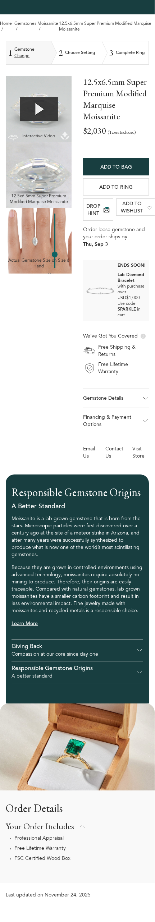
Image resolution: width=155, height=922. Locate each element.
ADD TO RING (116, 187)
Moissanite (47, 24)
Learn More (25, 624)
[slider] (55, 254)
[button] (116, 398)
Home (6, 24)
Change (21, 56)
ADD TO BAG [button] (116, 167)
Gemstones (25, 24)
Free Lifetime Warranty (40, 848)
